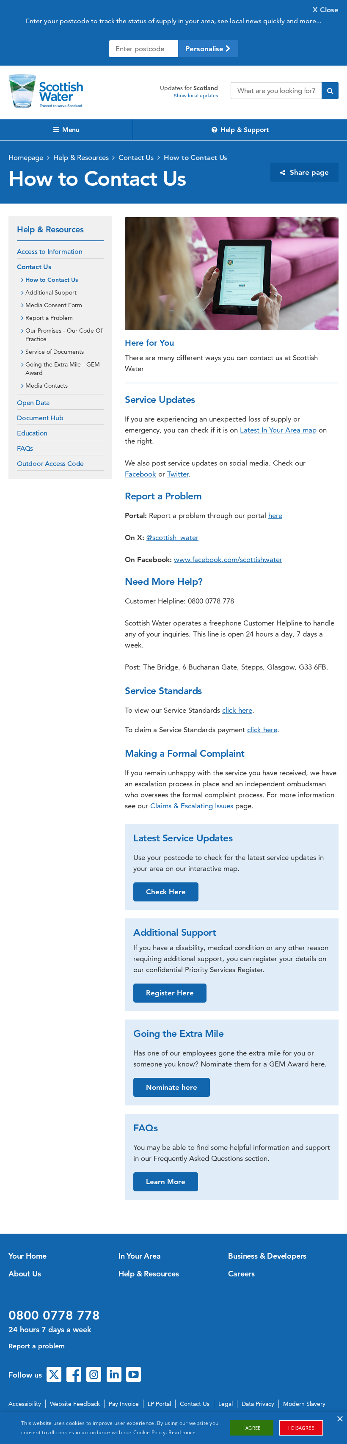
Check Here (166, 891)
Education (32, 433)
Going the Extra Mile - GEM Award (62, 369)
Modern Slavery (304, 1404)
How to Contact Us (195, 157)
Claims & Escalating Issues (191, 806)
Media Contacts (46, 385)
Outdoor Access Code (50, 464)
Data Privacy (258, 1404)
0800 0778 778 (54, 1315)
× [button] (339, 1419)
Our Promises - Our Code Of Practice (63, 335)
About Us (24, 1274)
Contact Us (136, 157)
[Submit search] (330, 90)
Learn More (165, 1181)
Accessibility (24, 1404)
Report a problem (36, 1346)
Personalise (205, 48)
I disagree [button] (301, 1428)
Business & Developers (267, 1256)
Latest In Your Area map (278, 430)
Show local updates (196, 96)
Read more (182, 1432)
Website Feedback (75, 1404)
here (275, 515)
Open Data (33, 403)
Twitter (177, 474)
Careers (241, 1274)
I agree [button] (251, 1428)
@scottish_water (172, 537)
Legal (225, 1404)
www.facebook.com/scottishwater (228, 559)
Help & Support (243, 130)
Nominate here (171, 1087)
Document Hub (40, 418)
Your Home (27, 1256)
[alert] (173, 1428)
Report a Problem (49, 318)
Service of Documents (54, 351)
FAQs (25, 448)
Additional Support (51, 292)
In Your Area (139, 1256)
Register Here (170, 993)
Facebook (140, 474)
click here (237, 710)
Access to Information (50, 252)
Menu (70, 130)
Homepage (25, 157)
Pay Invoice (124, 1404)
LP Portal (159, 1404)
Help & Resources (80, 157)
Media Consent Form (53, 305)
